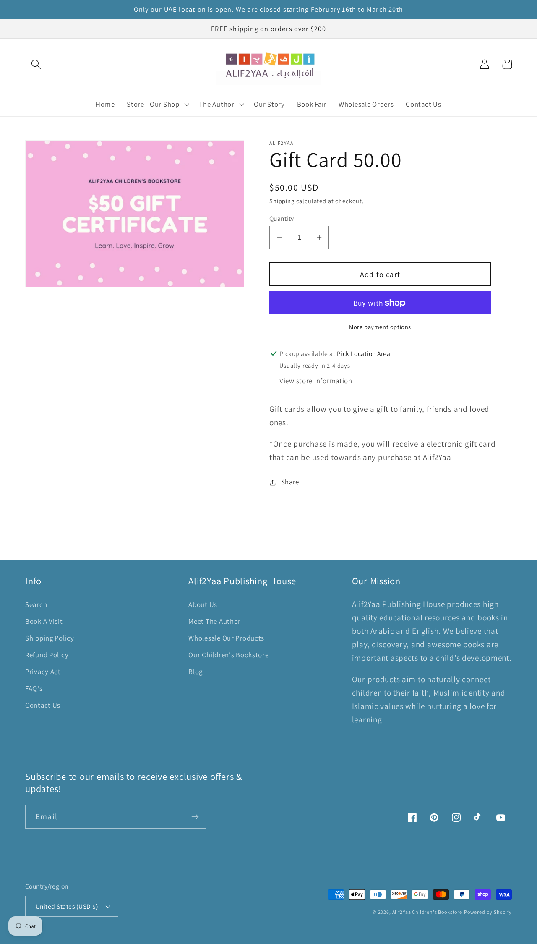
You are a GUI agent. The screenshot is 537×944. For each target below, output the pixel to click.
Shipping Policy (49, 638)
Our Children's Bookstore (228, 654)
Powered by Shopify (488, 912)
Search (36, 604)
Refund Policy (46, 654)
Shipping (282, 201)
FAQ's (34, 688)
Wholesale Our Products (226, 638)
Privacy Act (43, 671)
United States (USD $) (67, 906)
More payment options (380, 327)
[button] (36, 64)
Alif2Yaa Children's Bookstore (427, 912)
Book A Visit (44, 621)
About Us (202, 604)
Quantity (281, 218)
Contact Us (42, 705)
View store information (315, 380)
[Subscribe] (195, 817)
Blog (195, 671)
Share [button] (290, 481)
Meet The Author (214, 621)
